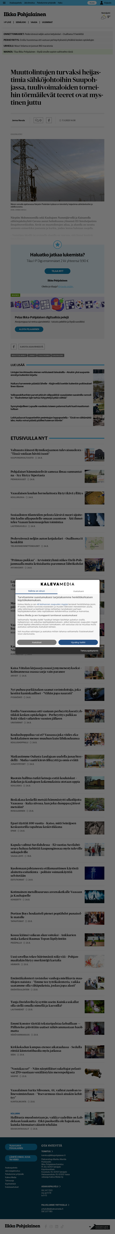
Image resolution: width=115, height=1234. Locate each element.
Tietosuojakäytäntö (89, 650)
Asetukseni (78, 591)
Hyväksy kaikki (78, 642)
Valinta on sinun (36, 590)
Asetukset (37, 642)
